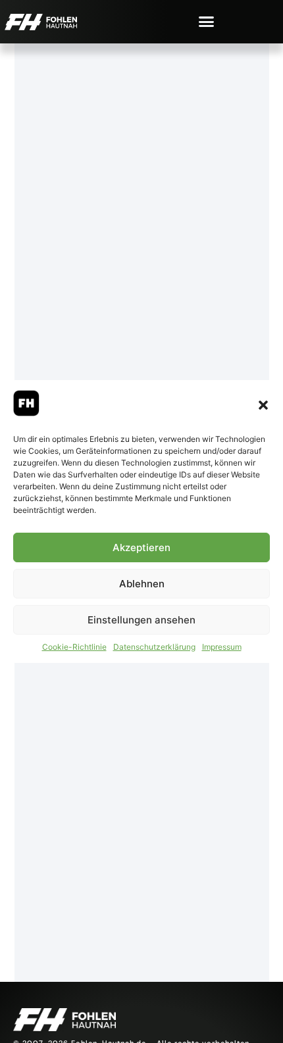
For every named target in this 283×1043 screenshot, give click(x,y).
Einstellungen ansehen (141, 620)
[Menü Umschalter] (206, 21)
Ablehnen (142, 583)
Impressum (222, 647)
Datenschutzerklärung (154, 647)
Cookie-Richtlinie (74, 647)
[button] (263, 405)
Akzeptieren (141, 547)
